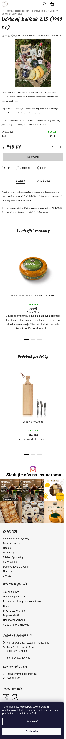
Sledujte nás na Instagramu (33, 475)
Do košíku (33, 156)
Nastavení (31, 721)
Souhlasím (32, 731)
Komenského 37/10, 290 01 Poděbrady (28, 642)
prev (3, 266)
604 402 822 (14, 678)
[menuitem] (16, 538)
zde (35, 713)
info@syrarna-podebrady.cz (22, 673)
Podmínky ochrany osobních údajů (22, 601)
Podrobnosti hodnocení (49, 35)
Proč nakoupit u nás (14, 610)
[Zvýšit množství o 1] (60, 147)
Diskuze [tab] (43, 181)
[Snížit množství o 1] (45, 147)
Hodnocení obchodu (14, 620)
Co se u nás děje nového (16, 624)
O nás (6, 606)
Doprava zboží (11, 615)
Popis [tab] (20, 181)
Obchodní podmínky (14, 596)
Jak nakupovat (11, 591)
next (62, 266)
